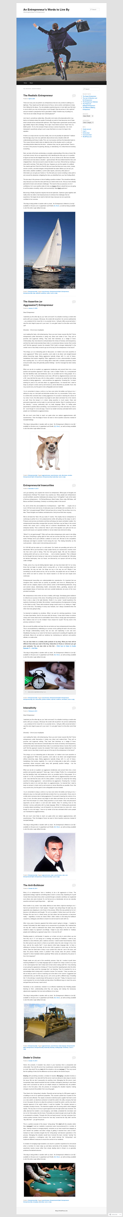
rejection (53, 699)
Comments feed (87, 135)
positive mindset (46, 699)
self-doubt (64, 699)
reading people (58, 1047)
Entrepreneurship (32, 291)
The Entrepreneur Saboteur (90, 102)
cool (66, 875)
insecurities (38, 699)
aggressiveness (46, 475)
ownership (41, 1202)
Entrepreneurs (65, 291)
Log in (84, 131)
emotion (70, 475)
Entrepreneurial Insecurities (38, 485)
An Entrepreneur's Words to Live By (46, 9)
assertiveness (45, 291)
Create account (87, 129)
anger (52, 875)
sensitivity (65, 1047)
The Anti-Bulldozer (33, 885)
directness (64, 475)
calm (60, 475)
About (31, 83)
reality (48, 293)
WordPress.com (87, 136)
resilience (58, 699)
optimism (38, 293)
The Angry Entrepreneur (89, 96)
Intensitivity (29, 707)
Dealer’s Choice (32, 1057)
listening (52, 1047)
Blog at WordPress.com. (61, 1211)
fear (34, 699)
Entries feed (86, 133)
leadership (55, 477)
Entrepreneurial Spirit (55, 291)
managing (35, 1202)
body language (62, 1046)
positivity (43, 293)
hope (34, 293)
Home (25, 83)
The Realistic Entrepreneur (38, 95)
